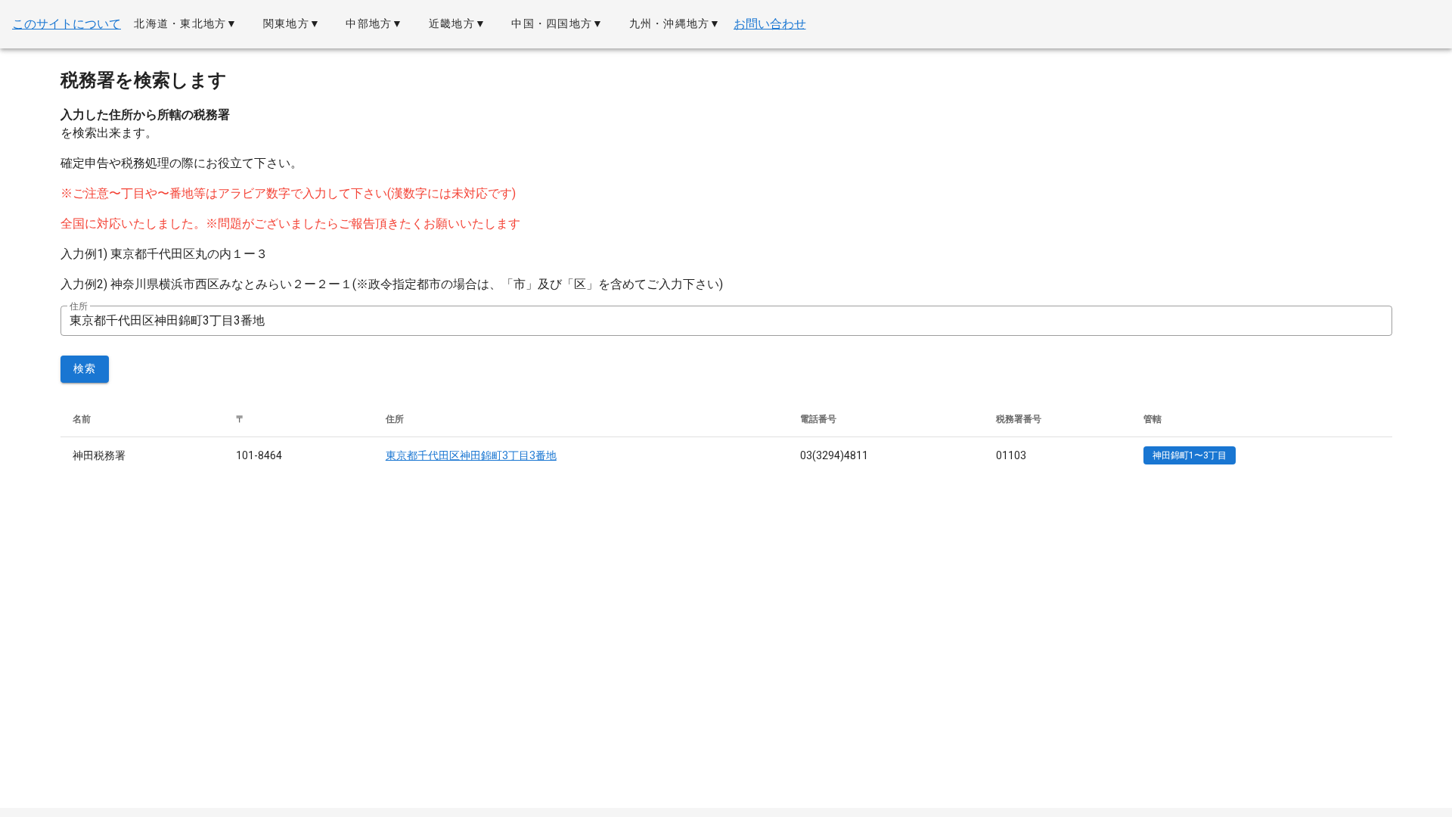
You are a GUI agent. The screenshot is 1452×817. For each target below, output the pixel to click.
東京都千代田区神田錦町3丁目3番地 (471, 455)
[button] (185, 24)
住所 (79, 306)
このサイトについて (66, 24)
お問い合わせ (770, 24)
